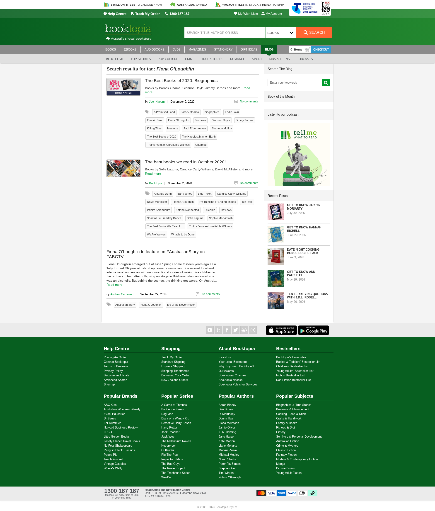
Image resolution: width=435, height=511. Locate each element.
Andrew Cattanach (122, 294)
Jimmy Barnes (244, 120)
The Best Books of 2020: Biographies (181, 80)
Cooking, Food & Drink (291, 414)
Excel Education (114, 414)
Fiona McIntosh (229, 423)
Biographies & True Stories (294, 405)
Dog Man (167, 414)
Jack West (168, 436)
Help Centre (116, 14)
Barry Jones (184, 193)
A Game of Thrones (174, 405)
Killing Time (154, 128)
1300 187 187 (179, 14)
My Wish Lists (247, 13)
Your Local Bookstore (233, 361)
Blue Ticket (204, 193)
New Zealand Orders (174, 380)
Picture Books (285, 468)
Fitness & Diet (285, 427)
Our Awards (226, 371)
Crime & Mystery (287, 445)
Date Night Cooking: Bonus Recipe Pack (303, 251)
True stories (212, 59)
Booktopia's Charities (232, 375)
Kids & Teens (279, 59)
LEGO (108, 432)
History (280, 432)
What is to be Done (183, 234)
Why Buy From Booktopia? (236, 366)
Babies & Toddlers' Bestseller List (298, 361)
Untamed (201, 144)
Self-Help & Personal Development (299, 436)
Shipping (171, 348)
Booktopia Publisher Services (238, 384)
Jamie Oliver (227, 427)
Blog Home (115, 59)
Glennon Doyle (221, 120)
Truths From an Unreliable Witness (168, 144)
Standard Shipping (173, 361)
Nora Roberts (227, 459)
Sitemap (109, 384)
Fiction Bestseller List (290, 375)
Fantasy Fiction (286, 454)
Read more (153, 173)
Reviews (226, 210)
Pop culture (168, 59)
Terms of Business (116, 366)
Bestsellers (288, 348)
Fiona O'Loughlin (178, 120)
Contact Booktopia (116, 361)
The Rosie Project (173, 468)
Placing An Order (115, 357)
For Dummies (112, 423)
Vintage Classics (115, 463)
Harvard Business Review (121, 427)
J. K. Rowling (227, 432)
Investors (225, 357)
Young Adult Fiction (289, 473)
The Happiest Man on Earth (199, 136)
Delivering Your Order (175, 375)
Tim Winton (226, 473)
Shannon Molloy (222, 128)
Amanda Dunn (163, 193)
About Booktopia (237, 348)
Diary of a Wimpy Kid (175, 418)
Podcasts (305, 59)
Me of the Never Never (181, 304)
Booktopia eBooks (231, 380)
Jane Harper (226, 436)
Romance (237, 59)
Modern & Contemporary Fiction (297, 459)
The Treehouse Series (175, 473)
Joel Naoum (157, 101)
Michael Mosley (229, 454)
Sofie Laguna (195, 218)
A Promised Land (164, 112)
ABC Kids (110, 405)
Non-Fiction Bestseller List (293, 380)
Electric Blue (154, 120)
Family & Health (286, 423)
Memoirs (172, 128)
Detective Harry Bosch (176, 423)
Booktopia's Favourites (291, 357)
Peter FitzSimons (230, 463)
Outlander (167, 450)
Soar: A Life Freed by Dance (164, 218)
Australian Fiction (287, 441)
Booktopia (155, 183)
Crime (190, 59)
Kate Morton (227, 441)
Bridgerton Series (172, 409)
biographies (212, 112)
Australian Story (125, 304)
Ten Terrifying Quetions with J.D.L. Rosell (307, 295)
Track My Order (147, 14)
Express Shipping (172, 366)
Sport (257, 59)
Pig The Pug (169, 454)
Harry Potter (169, 427)
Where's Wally (113, 468)
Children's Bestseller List (292, 366)
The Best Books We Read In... (165, 226)
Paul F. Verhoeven (195, 128)
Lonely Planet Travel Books (122, 441)
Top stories (141, 59)
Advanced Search (115, 380)
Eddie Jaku (232, 112)
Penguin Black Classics (119, 450)
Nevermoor (168, 445)
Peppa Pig (110, 454)
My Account (273, 13)
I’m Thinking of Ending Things (217, 201)
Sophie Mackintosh (221, 218)
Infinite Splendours (158, 210)
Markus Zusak (228, 450)
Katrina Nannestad (187, 210)
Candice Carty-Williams (231, 193)
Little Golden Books (117, 436)
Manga (280, 463)
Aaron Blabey (227, 405)
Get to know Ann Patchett (301, 273)
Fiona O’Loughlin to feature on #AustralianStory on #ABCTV (155, 254)
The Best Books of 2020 (161, 136)
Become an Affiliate (116, 375)
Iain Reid (247, 201)
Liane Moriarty (228, 445)
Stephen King (227, 468)
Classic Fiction (286, 450)
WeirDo (166, 477)
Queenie (210, 210)
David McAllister (157, 201)
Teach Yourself (113, 459)
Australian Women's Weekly (122, 409)
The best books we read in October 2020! (185, 162)
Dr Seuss (110, 418)
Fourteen (200, 120)
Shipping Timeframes (175, 371)
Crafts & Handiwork (289, 418)
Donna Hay (226, 418)
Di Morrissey (227, 414)
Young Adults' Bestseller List (295, 371)
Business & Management (292, 409)
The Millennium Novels (176, 441)
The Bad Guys (170, 463)
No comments (249, 101)
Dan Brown (226, 409)
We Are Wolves (156, 234)
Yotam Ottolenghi (230, 477)
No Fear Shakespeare (118, 445)
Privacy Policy (113, 371)
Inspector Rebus (172, 459)
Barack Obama (190, 112)
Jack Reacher (170, 432)
